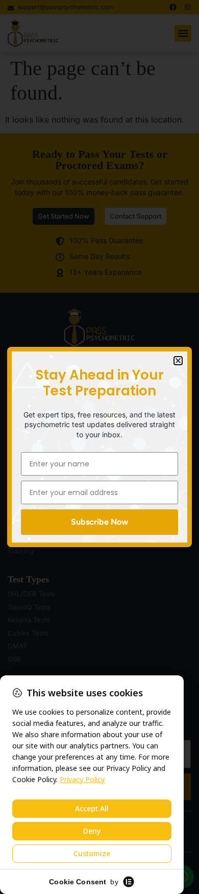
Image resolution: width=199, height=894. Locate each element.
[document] (99, 447)
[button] (178, 360)
